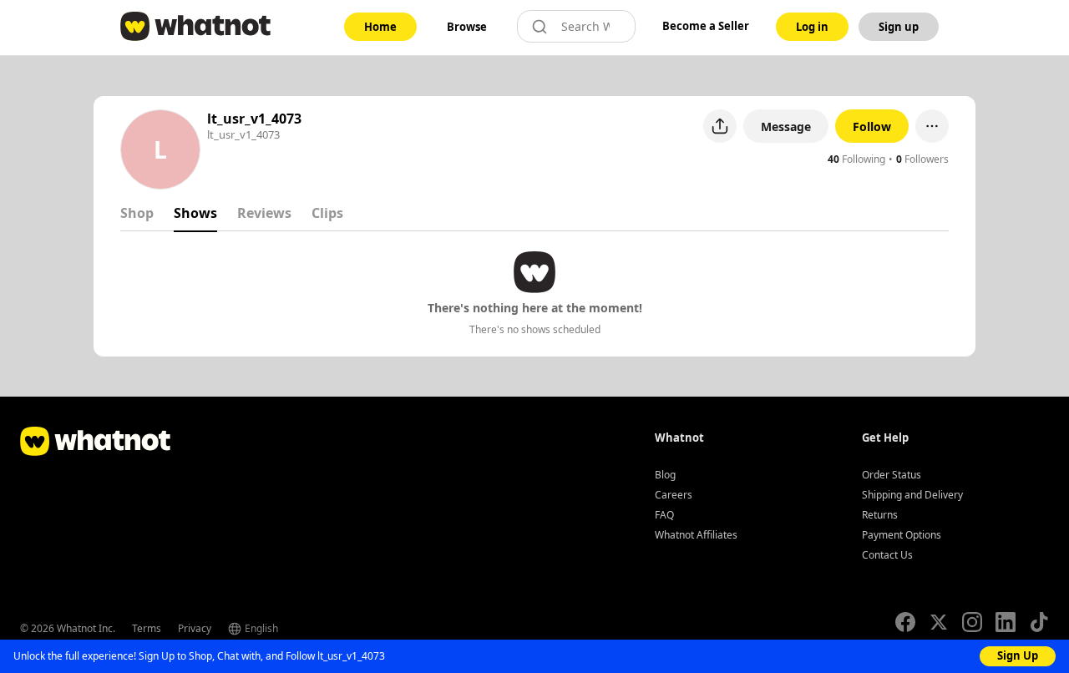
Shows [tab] (195, 213)
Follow (872, 126)
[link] (380, 27)
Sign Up (1017, 655)
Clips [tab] (327, 213)
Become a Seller (705, 25)
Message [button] (786, 126)
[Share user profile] (720, 126)
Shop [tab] (137, 213)
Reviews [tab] (264, 213)
